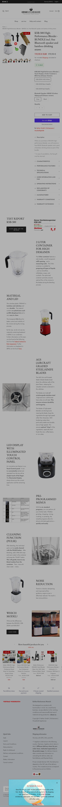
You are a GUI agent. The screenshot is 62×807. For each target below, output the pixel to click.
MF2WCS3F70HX (36, 790)
